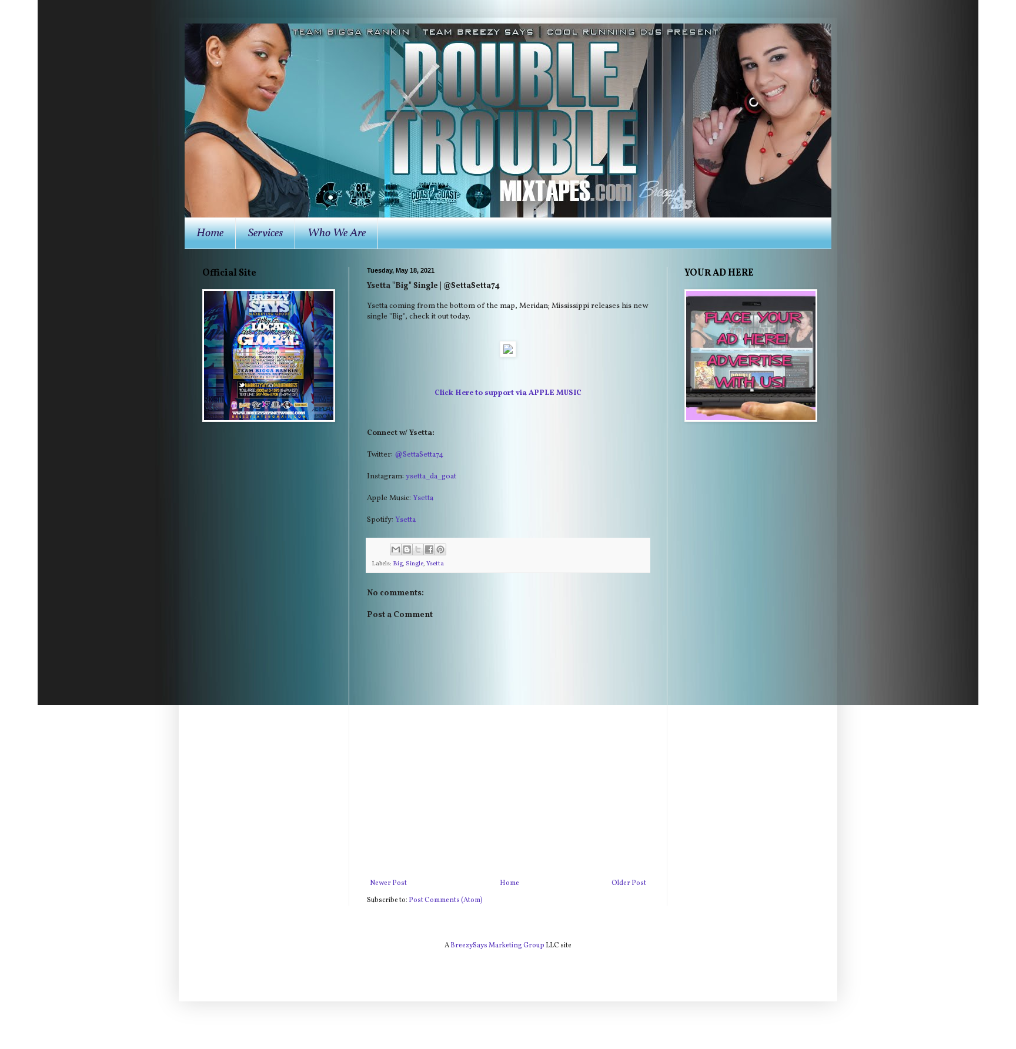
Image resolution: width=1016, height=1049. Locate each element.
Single (414, 563)
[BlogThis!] (407, 549)
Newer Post (388, 883)
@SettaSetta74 (419, 454)
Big (398, 563)
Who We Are (337, 233)
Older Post (628, 883)
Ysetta (423, 498)
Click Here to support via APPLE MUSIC (508, 392)
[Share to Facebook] (429, 549)
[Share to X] (418, 549)
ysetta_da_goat (431, 476)
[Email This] (396, 549)
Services (265, 233)
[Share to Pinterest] (440, 549)
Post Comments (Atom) (446, 900)
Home (209, 233)
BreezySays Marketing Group (497, 945)
